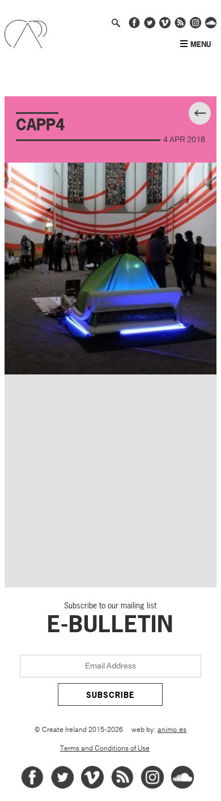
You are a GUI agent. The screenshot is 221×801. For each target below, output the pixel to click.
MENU (200, 44)
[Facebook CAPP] (134, 26)
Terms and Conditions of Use (105, 748)
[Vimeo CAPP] (165, 26)
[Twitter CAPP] (149, 26)
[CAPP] (26, 45)
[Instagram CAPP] (195, 26)
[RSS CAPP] (180, 26)
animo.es (172, 730)
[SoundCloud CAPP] (210, 26)
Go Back (209, 115)
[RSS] (122, 786)
